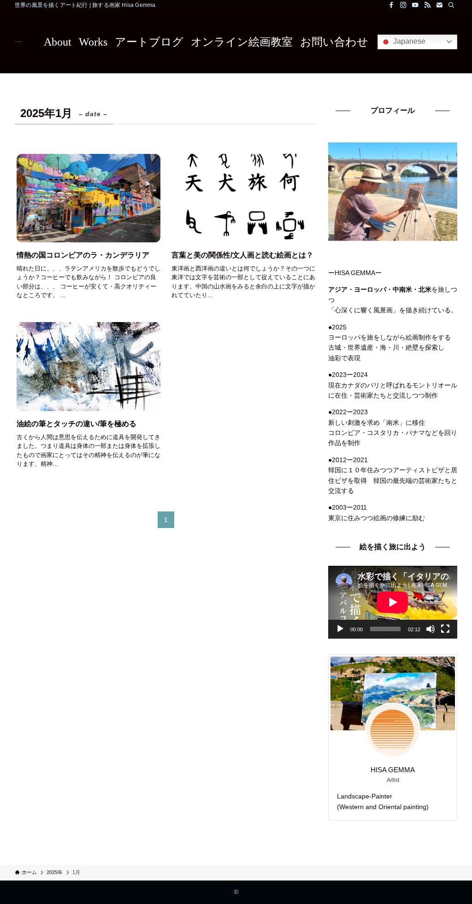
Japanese (408, 41)
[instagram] (403, 5)
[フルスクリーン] (445, 629)
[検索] (451, 5)
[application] (392, 602)
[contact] (439, 5)
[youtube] (415, 5)
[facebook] (391, 5)
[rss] (427, 5)
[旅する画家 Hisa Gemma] (18, 42)
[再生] (340, 629)
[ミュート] (430, 629)
